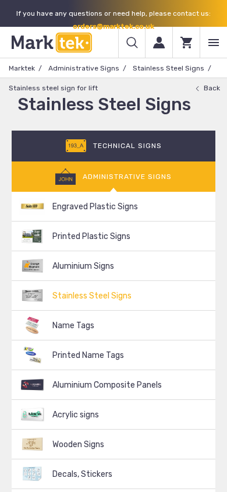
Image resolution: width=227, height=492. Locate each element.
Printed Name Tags (88, 355)
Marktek (22, 68)
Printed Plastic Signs (91, 236)
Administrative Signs (83, 68)
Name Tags (73, 326)
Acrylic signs (75, 415)
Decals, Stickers (82, 474)
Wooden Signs (78, 444)
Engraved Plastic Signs (95, 207)
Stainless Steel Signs (168, 68)
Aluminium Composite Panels (107, 385)
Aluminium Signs (83, 266)
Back (212, 88)
